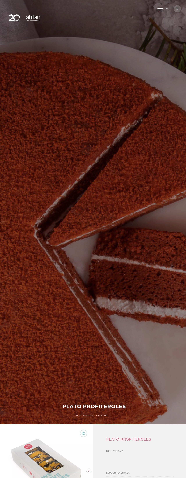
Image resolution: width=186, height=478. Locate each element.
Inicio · (79, 416)
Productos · (89, 416)
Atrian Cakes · (103, 416)
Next (88, 471)
